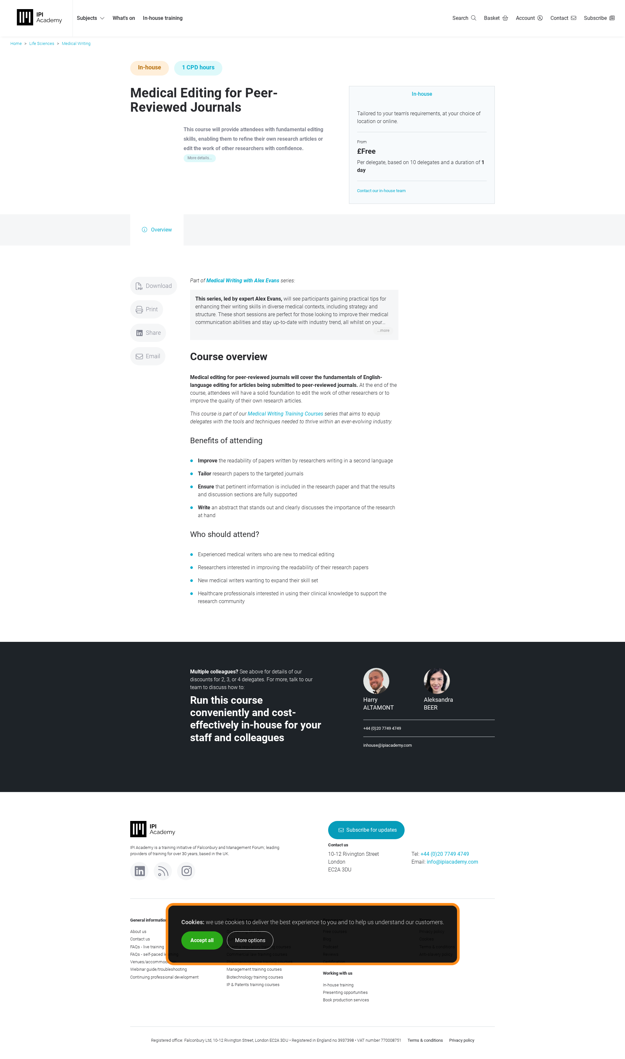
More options (250, 940)
